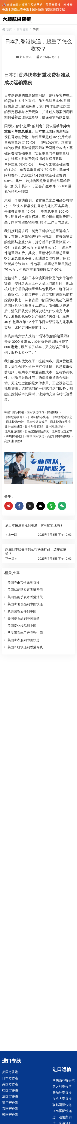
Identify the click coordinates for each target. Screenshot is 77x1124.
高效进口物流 (13, 441)
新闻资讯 (22, 29)
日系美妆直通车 (61, 431)
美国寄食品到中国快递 (23, 618)
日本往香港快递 (61, 417)
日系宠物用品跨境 (37, 431)
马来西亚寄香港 (63, 1080)
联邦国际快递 (62, 1104)
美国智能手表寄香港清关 (25, 597)
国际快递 (18, 412)
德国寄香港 (10, 1090)
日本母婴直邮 (34, 426)
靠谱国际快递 (35, 436)
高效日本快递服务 (59, 436)
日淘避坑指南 (13, 431)
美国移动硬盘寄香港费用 (25, 589)
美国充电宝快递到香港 (23, 582)
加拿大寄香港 (62, 1098)
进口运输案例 (62, 1117)
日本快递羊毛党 (60, 421)
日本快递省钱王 (37, 421)
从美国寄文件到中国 (21, 611)
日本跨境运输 (54, 426)
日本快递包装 (15, 421)
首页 (8, 29)
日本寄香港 (10, 1078)
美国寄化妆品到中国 (21, 625)
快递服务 (53, 412)
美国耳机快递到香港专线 (25, 647)
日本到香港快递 (20, 74)
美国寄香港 (10, 1071)
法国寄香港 (10, 1096)
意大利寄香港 (62, 1086)
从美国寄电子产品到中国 (25, 632)
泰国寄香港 (10, 1108)
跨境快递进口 (15, 436)
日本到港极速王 (14, 417)
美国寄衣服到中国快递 (23, 640)
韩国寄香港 (10, 1114)
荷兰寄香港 (10, 1102)
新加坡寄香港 (62, 1092)
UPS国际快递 (62, 1110)
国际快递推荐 (35, 412)
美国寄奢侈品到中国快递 (25, 604)
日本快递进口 (13, 426)
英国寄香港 (10, 1084)
